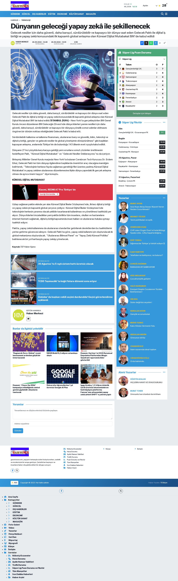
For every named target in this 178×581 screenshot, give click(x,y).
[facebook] (61, 491)
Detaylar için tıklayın (142, 113)
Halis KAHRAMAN (138, 286)
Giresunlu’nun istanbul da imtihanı (145, 394)
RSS (15, 483)
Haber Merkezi (34, 313)
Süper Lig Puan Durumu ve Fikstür (28, 568)
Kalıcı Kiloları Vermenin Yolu (142, 326)
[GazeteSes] (20, 5)
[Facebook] (13, 471)
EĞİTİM (51, 14)
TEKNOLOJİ (25, 20)
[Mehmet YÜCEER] (123, 218)
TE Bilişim (163, 483)
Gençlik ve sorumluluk (140, 314)
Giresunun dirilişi (137, 338)
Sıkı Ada (134, 299)
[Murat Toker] (123, 393)
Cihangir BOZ (136, 346)
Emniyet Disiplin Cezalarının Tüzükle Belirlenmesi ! (146, 290)
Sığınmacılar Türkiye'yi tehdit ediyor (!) (147, 244)
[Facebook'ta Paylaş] (142, 43)
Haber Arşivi (72, 468)
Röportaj (12, 540)
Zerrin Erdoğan (138, 227)
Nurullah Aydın (137, 311)
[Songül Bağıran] (123, 265)
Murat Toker (136, 391)
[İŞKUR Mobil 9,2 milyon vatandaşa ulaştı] (62, 342)
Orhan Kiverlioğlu (139, 358)
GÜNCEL (26, 14)
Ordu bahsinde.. (137, 361)
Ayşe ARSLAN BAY (138, 276)
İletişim (140, 449)
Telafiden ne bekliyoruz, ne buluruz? (146, 255)
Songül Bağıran (138, 264)
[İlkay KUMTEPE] (123, 254)
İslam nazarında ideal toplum (143, 350)
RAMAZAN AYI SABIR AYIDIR (142, 267)
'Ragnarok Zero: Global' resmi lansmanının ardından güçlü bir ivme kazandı (27, 355)
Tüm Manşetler (73, 462)
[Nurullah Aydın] (123, 313)
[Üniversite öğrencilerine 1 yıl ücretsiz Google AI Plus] (62, 374)
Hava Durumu (72, 452)
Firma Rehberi (15, 534)
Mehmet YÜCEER (137, 217)
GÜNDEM (15, 14)
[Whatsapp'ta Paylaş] (151, 43)
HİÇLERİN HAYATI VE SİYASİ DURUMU (146, 382)
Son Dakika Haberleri (75, 465)
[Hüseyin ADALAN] (123, 381)
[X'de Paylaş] (146, 43)
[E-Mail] (28, 319)
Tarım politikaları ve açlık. (141, 220)
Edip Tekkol (136, 240)
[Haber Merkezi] (18, 315)
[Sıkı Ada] (123, 301)
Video (11, 528)
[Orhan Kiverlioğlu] (123, 360)
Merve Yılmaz (136, 323)
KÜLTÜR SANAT (76, 14)
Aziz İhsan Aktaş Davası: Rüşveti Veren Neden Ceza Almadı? (147, 208)
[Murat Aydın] (123, 206)
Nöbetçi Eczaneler (74, 449)
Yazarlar (12, 531)
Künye (108, 449)
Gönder (18, 431)
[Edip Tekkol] (123, 242)
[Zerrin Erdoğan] (123, 230)
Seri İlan (12, 537)
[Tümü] (164, 198)
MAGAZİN (91, 14)
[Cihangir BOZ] (123, 348)
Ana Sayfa (13, 497)
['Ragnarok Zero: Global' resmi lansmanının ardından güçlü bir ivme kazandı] (29, 342)
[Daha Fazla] (156, 43)
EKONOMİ (62, 14)
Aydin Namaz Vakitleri (75, 454)
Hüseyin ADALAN (138, 379)
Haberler (14, 20)
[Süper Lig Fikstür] (164, 122)
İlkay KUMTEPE (137, 252)
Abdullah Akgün (138, 334)
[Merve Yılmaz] (123, 324)
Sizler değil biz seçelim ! (141, 302)
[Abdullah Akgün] (123, 336)
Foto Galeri (14, 525)
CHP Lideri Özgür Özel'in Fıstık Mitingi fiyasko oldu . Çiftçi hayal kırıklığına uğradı (147, 231)
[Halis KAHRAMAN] (123, 289)
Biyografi (13, 543)
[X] (17, 471)
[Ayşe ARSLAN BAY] (123, 277)
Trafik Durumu (72, 457)
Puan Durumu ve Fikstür (76, 460)
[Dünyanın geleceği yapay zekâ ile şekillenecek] (62, 79)
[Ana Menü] (165, 14)
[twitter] (121, 491)
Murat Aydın (136, 204)
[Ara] (162, 14)
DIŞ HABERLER (39, 14)
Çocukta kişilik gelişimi (140, 279)
